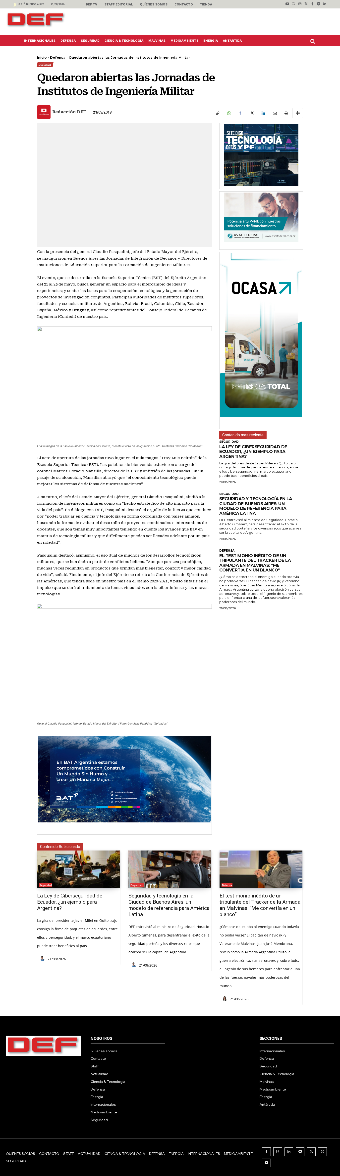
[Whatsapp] (293, 4)
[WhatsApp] (229, 113)
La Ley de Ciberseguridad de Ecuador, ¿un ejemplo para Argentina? (253, 451)
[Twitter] (306, 4)
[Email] (275, 113)
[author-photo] (43, 959)
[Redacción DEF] (44, 112)
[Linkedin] (325, 4)
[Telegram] (319, 4)
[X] (252, 113)
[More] (297, 113)
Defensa (57, 57)
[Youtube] (287, 4)
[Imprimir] (286, 113)
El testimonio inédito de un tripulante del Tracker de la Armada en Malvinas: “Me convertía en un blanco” (255, 563)
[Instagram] (300, 4)
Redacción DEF (69, 112)
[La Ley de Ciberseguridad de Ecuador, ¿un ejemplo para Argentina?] (78, 869)
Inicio (42, 57)
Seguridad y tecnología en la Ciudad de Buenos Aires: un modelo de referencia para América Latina (255, 506)
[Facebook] (312, 4)
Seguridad (229, 442)
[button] (313, 41)
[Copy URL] (217, 113)
